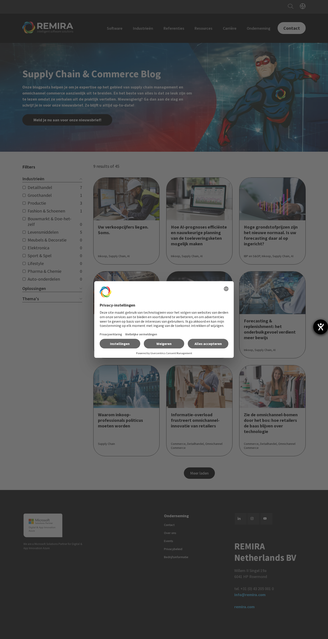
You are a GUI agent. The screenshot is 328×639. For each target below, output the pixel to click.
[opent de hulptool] (320, 327)
